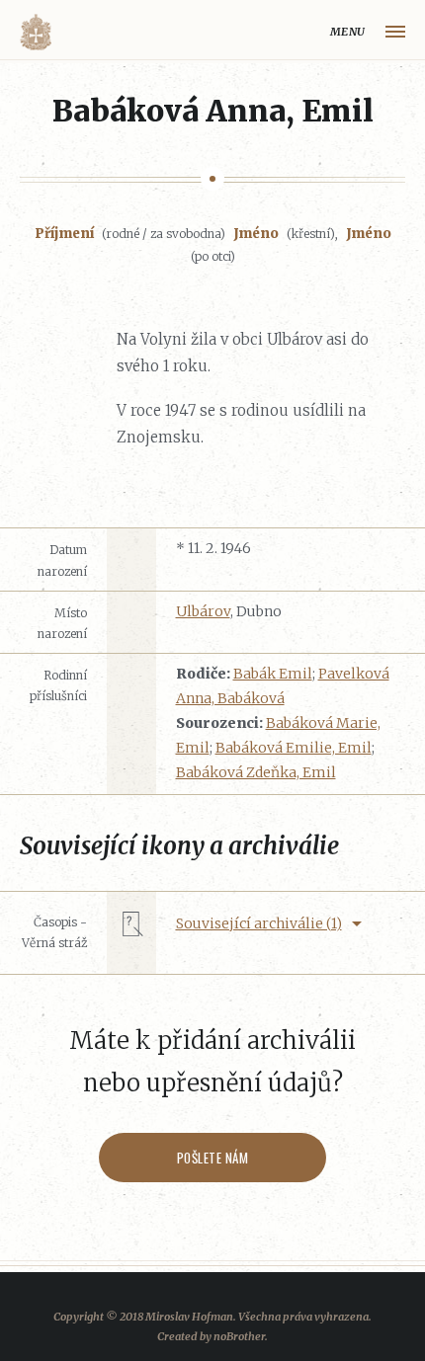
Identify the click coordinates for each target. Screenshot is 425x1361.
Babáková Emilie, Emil (293, 748)
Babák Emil (272, 673)
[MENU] (395, 31)
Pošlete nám (213, 1157)
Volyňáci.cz (35, 32)
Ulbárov (203, 611)
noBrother (239, 1336)
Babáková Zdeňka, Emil (256, 772)
